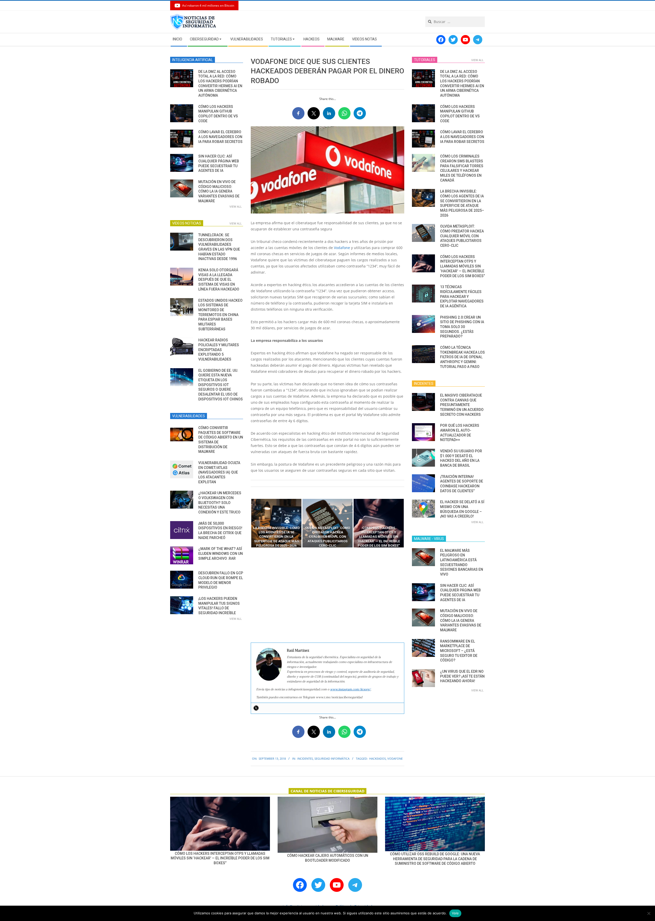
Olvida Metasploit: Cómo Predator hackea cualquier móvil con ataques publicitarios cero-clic (462, 236)
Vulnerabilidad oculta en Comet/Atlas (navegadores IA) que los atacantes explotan (219, 472)
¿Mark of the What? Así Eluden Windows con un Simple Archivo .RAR (220, 553)
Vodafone (342, 247)
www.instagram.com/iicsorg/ (350, 689)
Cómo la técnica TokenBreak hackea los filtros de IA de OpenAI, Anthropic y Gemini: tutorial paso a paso (462, 357)
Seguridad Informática (332, 758)
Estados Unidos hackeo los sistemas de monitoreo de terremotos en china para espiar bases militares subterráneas (220, 314)
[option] (276, 523)
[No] (648, 913)
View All (236, 206)
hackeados (377, 758)
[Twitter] (256, 708)
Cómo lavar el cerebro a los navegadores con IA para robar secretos (220, 136)
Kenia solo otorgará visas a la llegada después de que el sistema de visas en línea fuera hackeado (218, 279)
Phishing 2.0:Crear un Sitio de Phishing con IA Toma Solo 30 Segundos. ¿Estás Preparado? (462, 327)
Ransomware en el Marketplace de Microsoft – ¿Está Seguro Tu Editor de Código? (458, 650)
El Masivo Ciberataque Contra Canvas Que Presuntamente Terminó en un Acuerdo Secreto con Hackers (462, 405)
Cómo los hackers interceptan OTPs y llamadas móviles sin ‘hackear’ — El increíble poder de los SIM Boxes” (462, 266)
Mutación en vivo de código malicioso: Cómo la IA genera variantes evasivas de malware (218, 191)
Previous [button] (246, 523)
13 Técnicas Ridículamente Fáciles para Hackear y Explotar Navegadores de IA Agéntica (462, 296)
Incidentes (305, 758)
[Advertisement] (327, 595)
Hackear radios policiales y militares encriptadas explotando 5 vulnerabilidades (218, 349)
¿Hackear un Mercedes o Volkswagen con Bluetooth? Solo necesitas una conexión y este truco (219, 502)
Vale (455, 913)
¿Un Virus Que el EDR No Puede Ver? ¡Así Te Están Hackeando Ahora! (462, 676)
